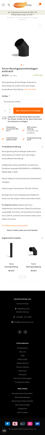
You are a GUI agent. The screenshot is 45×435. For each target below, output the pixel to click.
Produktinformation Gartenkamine (15, 225)
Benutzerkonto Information (22, 393)
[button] (21, 65)
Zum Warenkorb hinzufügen (28, 111)
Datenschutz (22, 359)
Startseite (10, 17)
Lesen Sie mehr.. (30, 89)
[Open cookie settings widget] (4, 431)
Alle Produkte (22, 412)
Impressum (22, 371)
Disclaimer (22, 375)
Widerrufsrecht (22, 363)
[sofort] (15, 424)
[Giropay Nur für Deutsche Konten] (37, 424)
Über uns (22, 352)
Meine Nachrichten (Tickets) (22, 401)
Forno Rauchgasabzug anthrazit (11, 267)
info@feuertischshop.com (24, 322)
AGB (22, 356)
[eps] (30, 424)
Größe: (6, 96)
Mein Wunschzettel (22, 405)
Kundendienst (22, 348)
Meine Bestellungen (22, 397)
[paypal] (7, 424)
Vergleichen (22, 409)
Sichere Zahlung (22, 367)
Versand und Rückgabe (23, 378)
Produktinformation (22, 382)
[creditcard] (22, 424)
